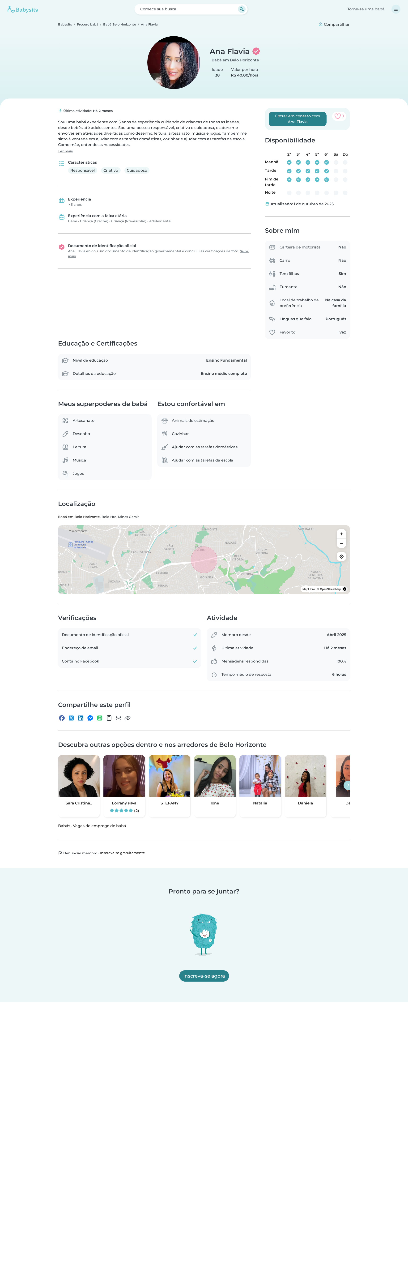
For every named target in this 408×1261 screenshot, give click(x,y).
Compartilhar (336, 24)
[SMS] (109, 718)
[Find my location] (341, 556)
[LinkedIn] (81, 718)
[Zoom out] (341, 543)
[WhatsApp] (99, 718)
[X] (71, 718)
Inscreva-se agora (204, 976)
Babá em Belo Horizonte (235, 60)
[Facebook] (62, 718)
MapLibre (308, 589)
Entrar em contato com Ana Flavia (297, 119)
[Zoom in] (341, 534)
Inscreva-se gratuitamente (122, 853)
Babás (64, 826)
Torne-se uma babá (366, 9)
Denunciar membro (79, 853)
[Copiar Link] (127, 718)
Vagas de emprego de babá (99, 826)
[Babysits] (23, 9)
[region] (204, 560)
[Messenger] (90, 718)
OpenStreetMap (330, 589)
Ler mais (65, 151)
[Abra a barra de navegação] (395, 9)
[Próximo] (348, 785)
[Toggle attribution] (345, 589)
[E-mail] (118, 718)
